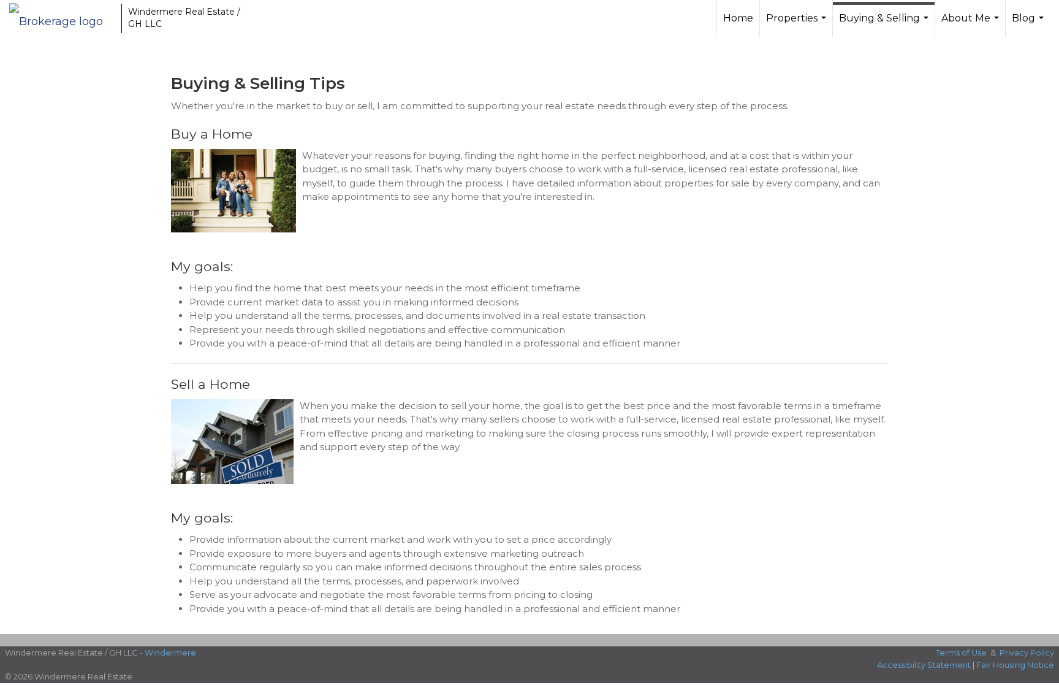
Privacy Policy (1027, 652)
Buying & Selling (885, 24)
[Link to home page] (62, 18)
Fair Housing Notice (1015, 665)
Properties (797, 24)
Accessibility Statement (924, 665)
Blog (1029, 24)
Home (738, 18)
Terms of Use (961, 652)
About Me (971, 24)
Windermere (170, 652)
